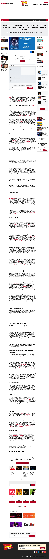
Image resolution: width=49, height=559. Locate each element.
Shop (28, 20)
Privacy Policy (43, 556)
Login (44, 20)
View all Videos (39, 66)
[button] (47, 20)
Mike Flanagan (31, 224)
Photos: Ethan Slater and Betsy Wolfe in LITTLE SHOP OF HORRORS (4, 42)
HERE (33, 105)
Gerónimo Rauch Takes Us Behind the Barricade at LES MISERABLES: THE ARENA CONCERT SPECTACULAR (4, 51)
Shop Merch (4, 3)
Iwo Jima (31, 367)
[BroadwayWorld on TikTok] (41, 552)
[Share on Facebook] (31, 52)
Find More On (22, 506)
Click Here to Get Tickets (22, 462)
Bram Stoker (25, 135)
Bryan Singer (28, 368)
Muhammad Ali (12, 264)
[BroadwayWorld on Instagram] (36, 552)
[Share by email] (35, 52)
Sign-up (42, 2)
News (11, 20)
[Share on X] (33, 52)
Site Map (44, 553)
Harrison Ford (32, 212)
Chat (20, 20)
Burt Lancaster (12, 198)
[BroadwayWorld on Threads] (43, 552)
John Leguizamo (17, 283)
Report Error (44, 555)
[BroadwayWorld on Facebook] (34, 552)
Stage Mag (34, 20)
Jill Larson (19, 372)
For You (13, 465)
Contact (30, 553)
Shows (14, 20)
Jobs (22, 20)
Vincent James (13, 350)
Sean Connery (21, 399)
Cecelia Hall (14, 140)
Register (40, 20)
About (27, 553)
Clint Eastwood (22, 367)
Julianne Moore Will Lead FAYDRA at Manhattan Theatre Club (14, 80)
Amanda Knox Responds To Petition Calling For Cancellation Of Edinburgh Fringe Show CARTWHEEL (42, 50)
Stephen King (15, 224)
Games (30, 20)
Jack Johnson (19, 263)
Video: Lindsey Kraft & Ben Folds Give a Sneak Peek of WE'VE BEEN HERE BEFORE (4, 60)
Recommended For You (40, 114)
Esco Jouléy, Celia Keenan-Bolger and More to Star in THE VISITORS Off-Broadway (4, 69)
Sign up (45, 149)
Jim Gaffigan (30, 288)
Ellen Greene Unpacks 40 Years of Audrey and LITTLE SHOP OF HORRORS (42, 57)
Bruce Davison (27, 95)
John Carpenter (27, 141)
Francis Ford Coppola (13, 319)
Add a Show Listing (9, 3)
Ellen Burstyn (32, 359)
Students (25, 20)
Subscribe (32, 535)
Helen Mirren (13, 213)
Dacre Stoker (18, 133)
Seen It (12, 500)
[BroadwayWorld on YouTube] (45, 552)
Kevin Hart (16, 245)
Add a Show (42, 109)
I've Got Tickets (12, 502)
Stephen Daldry (27, 399)
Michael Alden (19, 100)
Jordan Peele (15, 239)
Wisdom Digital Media (31, 556)
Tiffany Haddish (22, 245)
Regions (41, 553)
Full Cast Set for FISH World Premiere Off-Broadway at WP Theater (15, 72)
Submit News (37, 553)
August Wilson (21, 254)
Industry (17, 20)
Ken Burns (17, 261)
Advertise (23, 553)
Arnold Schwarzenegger (21, 364)
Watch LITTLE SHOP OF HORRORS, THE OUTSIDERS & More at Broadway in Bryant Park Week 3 (42, 43)
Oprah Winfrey (20, 240)
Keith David (21, 115)
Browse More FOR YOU (42, 139)
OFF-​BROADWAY (24, 5)
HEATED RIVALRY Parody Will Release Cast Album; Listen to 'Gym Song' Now (14, 76)
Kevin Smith (18, 356)
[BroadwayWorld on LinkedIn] (38, 552)
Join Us (33, 553)
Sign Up (30, 87)
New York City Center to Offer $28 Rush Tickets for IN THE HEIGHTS (14, 69)
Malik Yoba (25, 286)
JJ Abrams (30, 235)
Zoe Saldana (32, 236)
